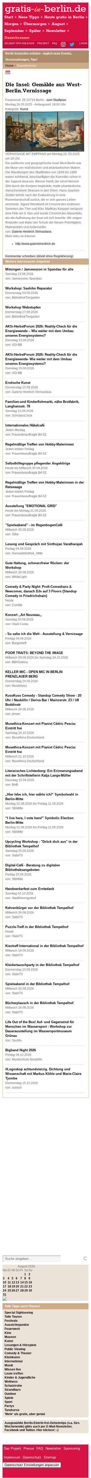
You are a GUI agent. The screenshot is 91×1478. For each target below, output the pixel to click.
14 (22, 1282)
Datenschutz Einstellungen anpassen (32, 1465)
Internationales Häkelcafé (24, 425)
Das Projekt (12, 1448)
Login (83, 43)
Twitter (73, 45)
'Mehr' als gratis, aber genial (25, 1414)
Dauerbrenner (17, 37)
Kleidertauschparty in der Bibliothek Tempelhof (42, 965)
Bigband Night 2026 (20, 1050)
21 (22, 1286)
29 (26, 1290)
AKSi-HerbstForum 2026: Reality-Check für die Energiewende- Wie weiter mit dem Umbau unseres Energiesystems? (41, 359)
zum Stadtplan (56, 100)
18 (9, 1286)
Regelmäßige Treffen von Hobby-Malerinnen (39, 444)
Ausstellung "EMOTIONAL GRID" (31, 506)
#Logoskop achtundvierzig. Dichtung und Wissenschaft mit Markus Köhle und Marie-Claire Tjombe (43, 1073)
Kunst (24, 109)
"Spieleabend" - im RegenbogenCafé (33, 525)
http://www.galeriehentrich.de (35, 244)
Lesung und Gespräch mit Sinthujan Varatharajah (44, 544)
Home (9, 65)
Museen (10, 1337)
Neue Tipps (28, 17)
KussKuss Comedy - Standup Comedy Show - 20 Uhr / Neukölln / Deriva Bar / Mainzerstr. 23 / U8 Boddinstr (43, 700)
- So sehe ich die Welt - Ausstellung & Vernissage (44, 634)
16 (30, 1282)
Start (8, 17)
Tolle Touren (13, 1316)
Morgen (11, 24)
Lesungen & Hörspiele (20, 1345)
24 (4, 1290)
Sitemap (50, 1457)
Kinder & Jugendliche (20, 1377)
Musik (9, 1365)
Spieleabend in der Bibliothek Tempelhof (37, 984)
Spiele (9, 1398)
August (58, 24)
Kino (8, 1333)
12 (13, 1282)
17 (4, 1286)
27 (17, 1290)
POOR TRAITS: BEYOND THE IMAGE (34, 653)
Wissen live (13, 1369)
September (14, 30)
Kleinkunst (12, 1357)
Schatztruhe (13, 1385)
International (13, 1361)
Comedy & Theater (18, 1353)
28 (22, 1290)
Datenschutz (32, 1457)
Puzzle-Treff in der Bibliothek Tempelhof (36, 927)
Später (35, 30)
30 (30, 1290)
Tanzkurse (12, 1410)
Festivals (11, 1320)
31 (4, 1294)
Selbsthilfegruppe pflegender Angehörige (37, 463)
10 (4, 1282)
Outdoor (10, 1394)
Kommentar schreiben (39, 256)
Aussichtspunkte (17, 1325)
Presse (29, 1448)
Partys (9, 1406)
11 (9, 1282)
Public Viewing (15, 1349)
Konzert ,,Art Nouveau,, (23, 615)
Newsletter (56, 30)
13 (17, 1282)
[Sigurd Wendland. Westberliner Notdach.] (44, 150)
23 (30, 1286)
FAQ (54, 43)
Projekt (43, 43)
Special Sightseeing (19, 1312)
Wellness (11, 1381)
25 (9, 1290)
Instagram (63, 45)
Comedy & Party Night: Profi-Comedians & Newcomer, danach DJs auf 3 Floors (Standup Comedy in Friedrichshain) (41, 591)
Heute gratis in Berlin (64, 17)
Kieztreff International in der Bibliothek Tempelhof (44, 946)
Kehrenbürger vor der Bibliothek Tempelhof (39, 908)
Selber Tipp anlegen (19, 43)
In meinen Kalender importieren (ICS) (8, 72)
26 (13, 1290)
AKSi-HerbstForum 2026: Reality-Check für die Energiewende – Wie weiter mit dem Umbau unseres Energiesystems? (41, 330)
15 (26, 1282)
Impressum (12, 1457)
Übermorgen (35, 24)
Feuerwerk (12, 1329)
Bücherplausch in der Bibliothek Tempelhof (39, 1003)
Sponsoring (71, 1448)
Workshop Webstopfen (23, 307)
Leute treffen (14, 1373)
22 (26, 1286)
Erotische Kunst (17, 383)
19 (13, 1286)
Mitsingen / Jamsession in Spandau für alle (39, 269)
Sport (8, 1402)
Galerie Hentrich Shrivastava (31, 231)
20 (17, 1286)
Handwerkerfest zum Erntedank (29, 889)
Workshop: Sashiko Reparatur (28, 288)
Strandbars (13, 1389)
